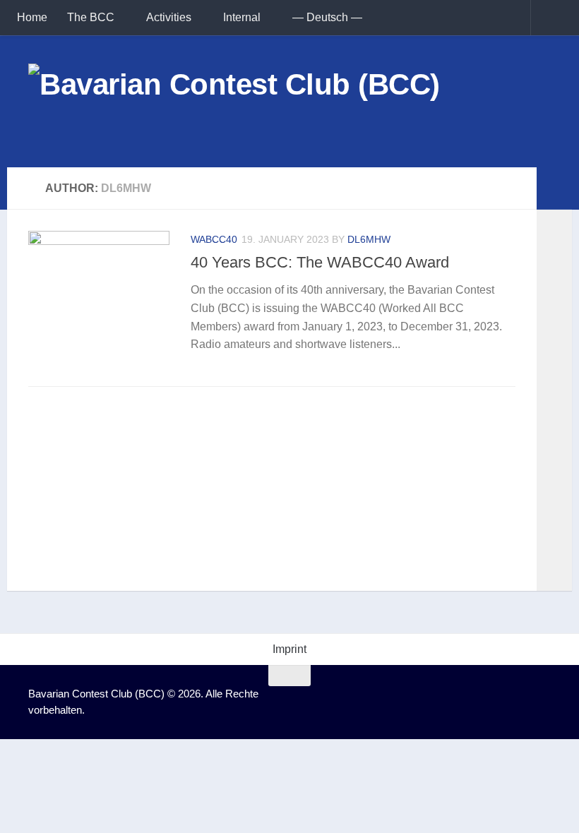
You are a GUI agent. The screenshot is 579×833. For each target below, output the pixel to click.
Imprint (289, 649)
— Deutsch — (327, 17)
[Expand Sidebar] (554, 188)
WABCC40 (214, 239)
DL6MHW (368, 239)
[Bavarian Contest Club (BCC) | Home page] (234, 101)
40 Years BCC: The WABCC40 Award (320, 262)
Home (32, 17)
